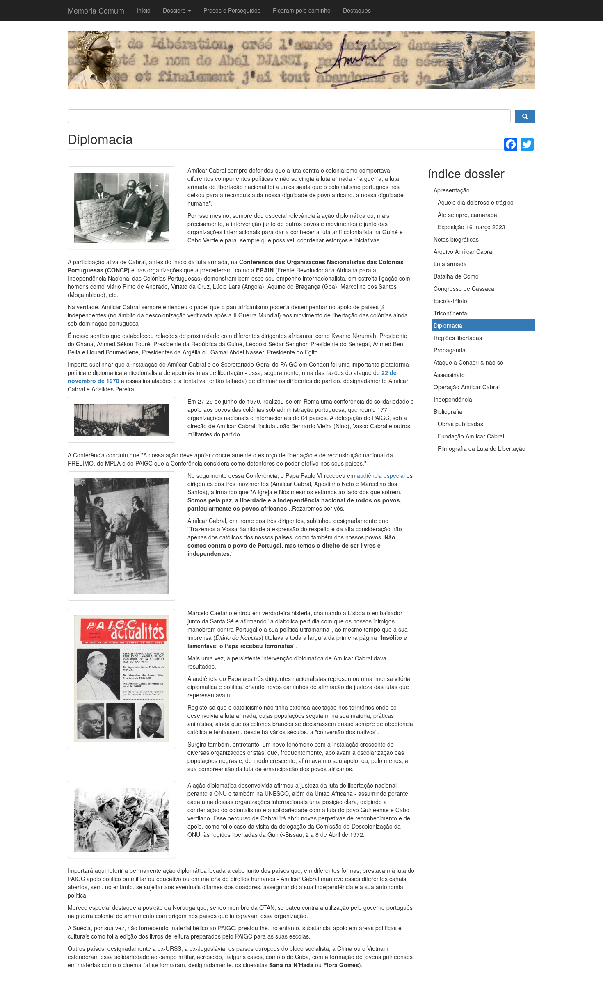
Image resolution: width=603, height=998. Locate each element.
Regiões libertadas (458, 337)
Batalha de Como (456, 276)
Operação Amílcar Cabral (467, 387)
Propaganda (450, 350)
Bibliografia (448, 411)
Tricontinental (451, 313)
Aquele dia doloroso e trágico (476, 202)
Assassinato (449, 374)
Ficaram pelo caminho (302, 10)
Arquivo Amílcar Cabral (463, 251)
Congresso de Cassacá (464, 288)
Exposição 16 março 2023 (471, 227)
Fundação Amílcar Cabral (471, 436)
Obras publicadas (460, 424)
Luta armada (450, 264)
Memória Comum (96, 10)
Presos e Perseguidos (231, 10)
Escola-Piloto (450, 301)
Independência (453, 399)
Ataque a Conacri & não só (468, 362)
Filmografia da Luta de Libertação (481, 448)
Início (144, 10)
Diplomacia (448, 325)
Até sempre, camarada (467, 214)
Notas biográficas (456, 239)
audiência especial (381, 475)
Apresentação (452, 190)
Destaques (357, 10)
